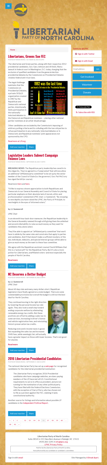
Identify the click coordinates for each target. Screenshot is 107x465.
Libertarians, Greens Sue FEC (27, 56)
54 (34, 420)
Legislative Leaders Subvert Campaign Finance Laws (33, 157)
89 (10, 424)
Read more (13, 260)
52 (25, 420)
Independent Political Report (35, 403)
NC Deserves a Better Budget (27, 274)
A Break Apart (92, 457)
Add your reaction (17, 147)
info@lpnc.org (61, 442)
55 (39, 420)
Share (31, 147)
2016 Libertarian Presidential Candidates (34, 358)
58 (53, 420)
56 (43, 420)
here (20, 184)
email (20, 457)
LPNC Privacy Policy (53, 444)
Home (12, 49)
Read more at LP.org (17, 141)
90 (15, 424)
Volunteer (87, 84)
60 (62, 420)
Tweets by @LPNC (81, 48)
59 (57, 420)
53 (30, 420)
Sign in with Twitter (86, 54)
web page (49, 366)
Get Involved (87, 76)
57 (48, 420)
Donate (87, 92)
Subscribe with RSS (86, 112)
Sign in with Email (85, 61)
